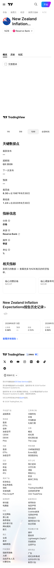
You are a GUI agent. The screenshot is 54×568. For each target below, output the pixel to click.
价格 (30, 417)
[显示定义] (9, 220)
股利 (5, 470)
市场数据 (32, 420)
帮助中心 (32, 473)
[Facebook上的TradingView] (11, 362)
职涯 (30, 476)
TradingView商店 (35, 488)
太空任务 (32, 467)
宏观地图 (7, 491)
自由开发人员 (8, 558)
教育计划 (32, 562)
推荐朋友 (7, 520)
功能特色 (32, 414)
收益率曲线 (7, 485)
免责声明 (32, 505)
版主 (5, 529)
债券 (5, 428)
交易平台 (32, 544)
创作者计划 (7, 523)
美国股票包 (33, 455)
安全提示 (32, 518)
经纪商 (31, 434)
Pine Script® (8, 494)
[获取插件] (5, 313)
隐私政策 (32, 508)
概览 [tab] (5, 54)
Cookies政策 (33, 511)
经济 (5, 464)
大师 (5, 555)
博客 (30, 470)
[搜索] (36, 4)
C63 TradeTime (35, 494)
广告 (30, 553)
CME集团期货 (34, 449)
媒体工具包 (33, 479)
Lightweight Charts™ (37, 538)
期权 (5, 488)
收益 (5, 467)
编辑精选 (7, 544)
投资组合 (7, 482)
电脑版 (6, 505)
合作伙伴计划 (34, 559)
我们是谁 (32, 464)
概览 (30, 431)
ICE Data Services (21, 382)
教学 (5, 541)
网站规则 (7, 526)
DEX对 (5, 437)
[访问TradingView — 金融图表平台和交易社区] (14, 117)
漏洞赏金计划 (34, 521)
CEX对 (5, 434)
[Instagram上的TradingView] (25, 362)
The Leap (32, 441)
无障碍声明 (33, 514)
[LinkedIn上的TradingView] (31, 362)
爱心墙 (6, 517)
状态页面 (32, 524)
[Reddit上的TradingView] (5, 368)
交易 (5, 538)
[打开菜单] (4, 4)
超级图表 (7, 414)
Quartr (21, 398)
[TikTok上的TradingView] (45, 362)
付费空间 (7, 562)
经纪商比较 (33, 437)
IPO (4, 473)
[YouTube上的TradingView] (18, 362)
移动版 (6, 502)
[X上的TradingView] (5, 362)
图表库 (31, 535)
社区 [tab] (20, 54)
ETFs (5, 425)
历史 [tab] (13, 54)
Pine (5, 441)
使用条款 (32, 502)
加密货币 (7, 431)
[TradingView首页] (10, 4)
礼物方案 (32, 423)
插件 (30, 532)
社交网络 (7, 514)
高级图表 (32, 541)
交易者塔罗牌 (34, 491)
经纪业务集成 (34, 556)
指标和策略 (7, 552)
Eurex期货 (32, 452)
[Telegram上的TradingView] (38, 362)
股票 (5, 422)
